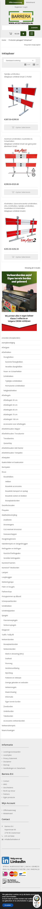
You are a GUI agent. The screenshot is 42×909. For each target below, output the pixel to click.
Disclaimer (7, 762)
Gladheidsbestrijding (9, 515)
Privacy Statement (10, 758)
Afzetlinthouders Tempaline (12, 453)
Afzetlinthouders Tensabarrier (13, 433)
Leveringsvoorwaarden (12, 752)
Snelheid (8, 658)
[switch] (37, 905)
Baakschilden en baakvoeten (12, 462)
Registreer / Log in (21, 7)
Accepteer (8, 905)
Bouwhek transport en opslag (16, 491)
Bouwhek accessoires (13, 486)
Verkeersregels (10, 687)
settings (32, 901)
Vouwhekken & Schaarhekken (14, 208)
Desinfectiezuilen (8, 505)
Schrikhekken (13, 206)
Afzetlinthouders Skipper (11, 429)
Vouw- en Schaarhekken (13, 371)
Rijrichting (9, 673)
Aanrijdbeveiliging (8, 343)
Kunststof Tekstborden (10, 568)
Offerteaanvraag (15, 2)
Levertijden (7, 755)
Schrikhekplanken (8, 611)
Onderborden (9, 711)
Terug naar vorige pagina (32, 45)
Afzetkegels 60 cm (10, 410)
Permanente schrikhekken (15, 386)
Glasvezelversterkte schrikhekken (25, 204)
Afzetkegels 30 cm (10, 400)
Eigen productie (9, 797)
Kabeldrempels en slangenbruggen (15, 544)
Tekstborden (8, 716)
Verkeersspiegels (10, 625)
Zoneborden (8, 706)
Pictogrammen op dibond (11, 596)
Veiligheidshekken (10, 390)
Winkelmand (30, 2)
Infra (5, 206)
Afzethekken (8, 204)
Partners (6, 794)
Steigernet (5, 630)
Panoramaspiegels (11, 620)
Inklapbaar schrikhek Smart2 (14, 211)
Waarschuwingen (8, 730)
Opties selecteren (23, 127)
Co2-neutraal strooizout (13, 529)
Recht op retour (9, 791)
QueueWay (8, 443)
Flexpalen (5, 510)
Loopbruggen (7, 577)
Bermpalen (6, 467)
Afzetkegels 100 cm (11, 419)
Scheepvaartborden (9, 601)
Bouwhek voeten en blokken (16, 496)
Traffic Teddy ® (8, 635)
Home (4, 40)
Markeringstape (8, 582)
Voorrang (8, 663)
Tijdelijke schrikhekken (12, 74)
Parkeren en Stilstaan (13, 678)
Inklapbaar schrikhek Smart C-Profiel (18, 77)
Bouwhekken (8, 477)
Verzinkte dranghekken (13, 366)
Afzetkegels (6, 395)
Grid (28, 64)
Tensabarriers (9, 438)
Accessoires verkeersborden (14, 721)
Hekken (8, 481)
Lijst (37, 64)
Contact (6, 781)
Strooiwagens (9, 524)
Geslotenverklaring (12, 668)
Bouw (4, 472)
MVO (5, 784)
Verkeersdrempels (8, 725)
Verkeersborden (8, 639)
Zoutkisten (8, 520)
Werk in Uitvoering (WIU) (14, 654)
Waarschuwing (10, 692)
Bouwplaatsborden (12, 501)
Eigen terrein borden (13, 702)
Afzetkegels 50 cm (10, 405)
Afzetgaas (5, 347)
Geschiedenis (8, 787)
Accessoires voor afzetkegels (15, 424)
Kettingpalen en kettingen (11, 548)
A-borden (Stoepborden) (11, 338)
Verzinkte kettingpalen (12, 558)
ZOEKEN (34, 27)
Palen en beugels (8, 587)
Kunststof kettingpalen (12, 553)
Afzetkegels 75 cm (10, 414)
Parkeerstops (7, 591)
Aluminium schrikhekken (12, 139)
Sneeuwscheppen (10, 534)
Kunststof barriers (8, 563)
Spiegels (5, 615)
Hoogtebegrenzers (9, 539)
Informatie (9, 697)
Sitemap (6, 765)
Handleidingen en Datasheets (14, 768)
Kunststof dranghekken (14, 362)
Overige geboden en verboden (16, 682)
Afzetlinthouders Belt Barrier (12, 448)
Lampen (5, 572)
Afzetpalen (6, 457)
